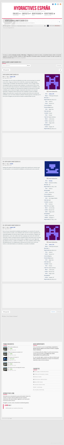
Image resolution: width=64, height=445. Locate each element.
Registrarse (49, 13)
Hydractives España (32, 8)
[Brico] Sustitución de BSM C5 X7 (16, 352)
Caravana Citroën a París (39, 384)
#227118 (5, 227)
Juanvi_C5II (12, 76)
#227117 (5, 163)
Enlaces (16, 13)
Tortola (11, 163)
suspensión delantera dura (14, 362)
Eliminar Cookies (37, 376)
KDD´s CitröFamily (38, 387)
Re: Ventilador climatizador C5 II (11, 162)
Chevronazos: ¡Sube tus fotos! (40, 379)
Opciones (53, 311)
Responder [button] (6, 70)
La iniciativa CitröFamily (39, 389)
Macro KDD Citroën (38, 382)
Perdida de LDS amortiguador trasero (17, 367)
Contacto (25, 13)
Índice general (7, 25)
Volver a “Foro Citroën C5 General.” (10, 316)
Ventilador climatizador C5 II (11, 62)
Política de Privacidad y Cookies (41, 374)
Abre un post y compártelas (20, 57)
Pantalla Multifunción (13, 347)
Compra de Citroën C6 (13, 357)
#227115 (5, 76)
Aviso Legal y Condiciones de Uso (41, 371)
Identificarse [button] (37, 13)
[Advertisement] (32, 41)
